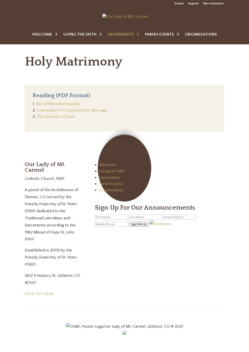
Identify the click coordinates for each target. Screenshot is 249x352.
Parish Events (159, 35)
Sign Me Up (139, 224)
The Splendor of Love (55, 116)
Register (193, 3)
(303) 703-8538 (39, 294)
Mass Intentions (213, 3)
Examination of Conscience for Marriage (71, 110)
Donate (179, 3)
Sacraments (121, 35)
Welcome (42, 35)
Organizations (201, 35)
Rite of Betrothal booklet (58, 104)
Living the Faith (80, 35)
